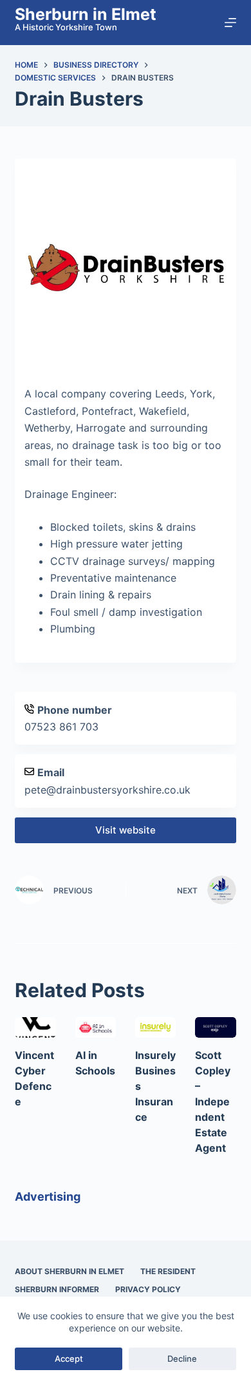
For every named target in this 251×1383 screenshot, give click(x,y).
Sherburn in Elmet (85, 14)
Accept (69, 1358)
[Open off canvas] (230, 22)
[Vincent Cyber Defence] (35, 1027)
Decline (182, 1358)
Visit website (125, 830)
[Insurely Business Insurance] (155, 1027)
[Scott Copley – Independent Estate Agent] (215, 1027)
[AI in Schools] (95, 1027)
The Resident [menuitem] (168, 1271)
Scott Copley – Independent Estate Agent (212, 1101)
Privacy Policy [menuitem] (148, 1289)
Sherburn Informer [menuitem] (57, 1289)
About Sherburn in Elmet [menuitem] (69, 1271)
